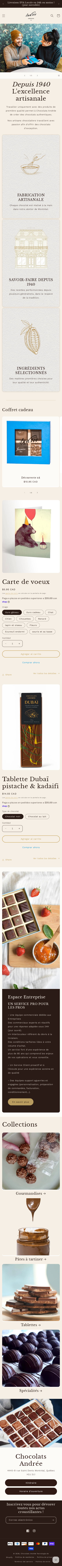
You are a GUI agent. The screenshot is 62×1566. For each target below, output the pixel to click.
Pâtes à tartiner (29, 1259)
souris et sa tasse (42, 631)
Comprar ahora (31, 662)
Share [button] (8, 674)
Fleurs (33, 625)
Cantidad (6, 638)
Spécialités (28, 1391)
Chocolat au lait (37, 816)
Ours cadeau (33, 612)
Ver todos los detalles (44, 673)
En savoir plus (20, 1102)
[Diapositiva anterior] (24, 75)
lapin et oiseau (13, 625)
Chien (8, 619)
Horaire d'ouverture (31, 1491)
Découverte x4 (30, 477)
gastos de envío (11, 593)
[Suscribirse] (53, 1520)
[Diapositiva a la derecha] (37, 492)
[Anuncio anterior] (3, 4)
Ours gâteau (12, 612)
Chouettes (25, 619)
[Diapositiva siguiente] (37, 75)
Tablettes (29, 1325)
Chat (50, 612)
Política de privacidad (46, 1557)
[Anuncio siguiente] (59, 4)
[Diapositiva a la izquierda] (24, 492)
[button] (3, 16)
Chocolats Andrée (28, 1554)
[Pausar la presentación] (59, 75)
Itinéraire (31, 1483)
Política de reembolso (24, 1557)
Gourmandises (29, 1194)
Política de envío (43, 1562)
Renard (42, 619)
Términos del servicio (23, 1562)
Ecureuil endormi (15, 631)
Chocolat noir (12, 816)
